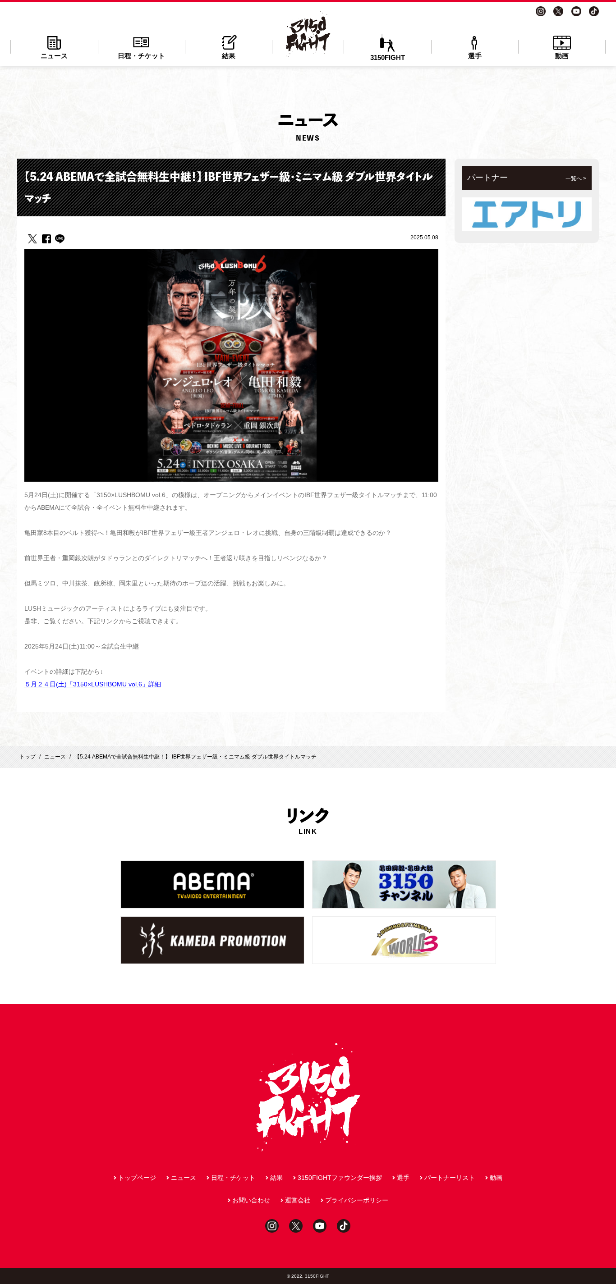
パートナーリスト (449, 1177)
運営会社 (297, 1200)
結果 (228, 55)
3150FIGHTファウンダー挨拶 (340, 1177)
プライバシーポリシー (356, 1200)
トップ (27, 757)
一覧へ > (575, 178)
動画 (562, 55)
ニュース (54, 55)
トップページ (137, 1177)
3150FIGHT (387, 57)
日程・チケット (141, 55)
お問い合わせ (251, 1200)
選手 (475, 55)
